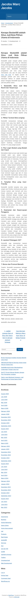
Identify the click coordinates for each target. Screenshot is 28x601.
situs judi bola (6, 74)
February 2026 (5, 411)
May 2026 (4, 402)
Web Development (6, 563)
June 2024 (4, 469)
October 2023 (5, 493)
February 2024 (5, 481)
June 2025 (4, 434)
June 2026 (4, 399)
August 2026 (5, 394)
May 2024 (4, 472)
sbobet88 (4, 540)
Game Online (5, 525)
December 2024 (6, 452)
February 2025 (5, 446)
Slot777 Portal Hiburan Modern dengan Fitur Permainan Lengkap (12, 373)
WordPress (11, 595)
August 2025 (5, 429)
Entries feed (4, 575)
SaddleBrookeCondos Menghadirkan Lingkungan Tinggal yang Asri (12, 368)
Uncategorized (9, 23)
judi (2, 531)
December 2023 (6, 487)
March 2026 (4, 408)
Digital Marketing (6, 522)
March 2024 (4, 478)
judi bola (7, 318)
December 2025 (6, 417)
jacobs (5, 41)
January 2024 (5, 484)
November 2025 (6, 420)
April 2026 (4, 405)
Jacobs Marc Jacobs (10, 6)
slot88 (3, 551)
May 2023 (4, 507)
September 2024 (6, 461)
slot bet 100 (4, 548)
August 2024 (5, 463)
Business (3, 519)
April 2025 (4, 440)
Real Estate (4, 537)
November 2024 (6, 455)
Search (24, 16)
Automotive (4, 516)
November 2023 (6, 490)
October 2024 (5, 458)
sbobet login (19, 318)
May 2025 (4, 437)
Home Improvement (7, 528)
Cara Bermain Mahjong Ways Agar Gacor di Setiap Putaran (20, 335)
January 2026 (5, 414)
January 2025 (5, 449)
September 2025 (6, 426)
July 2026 (4, 397)
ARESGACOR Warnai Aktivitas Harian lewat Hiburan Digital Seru (13, 363)
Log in (3, 572)
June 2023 (4, 504)
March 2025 (4, 443)
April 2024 (4, 475)
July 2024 (4, 466)
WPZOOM (16, 597)
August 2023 (5, 498)
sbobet (13, 318)
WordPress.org (5, 581)
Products (3, 534)
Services (3, 543)
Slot (2, 546)
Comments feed (5, 578)
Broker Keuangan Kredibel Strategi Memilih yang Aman (13, 358)
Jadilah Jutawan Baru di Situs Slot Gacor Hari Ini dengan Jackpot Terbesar (7, 336)
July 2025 (4, 431)
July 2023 (4, 501)
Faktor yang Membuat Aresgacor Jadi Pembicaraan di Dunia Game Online (12, 378)
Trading (3, 557)
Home (2, 23)
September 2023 (6, 496)
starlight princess (6, 554)
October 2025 (5, 423)
